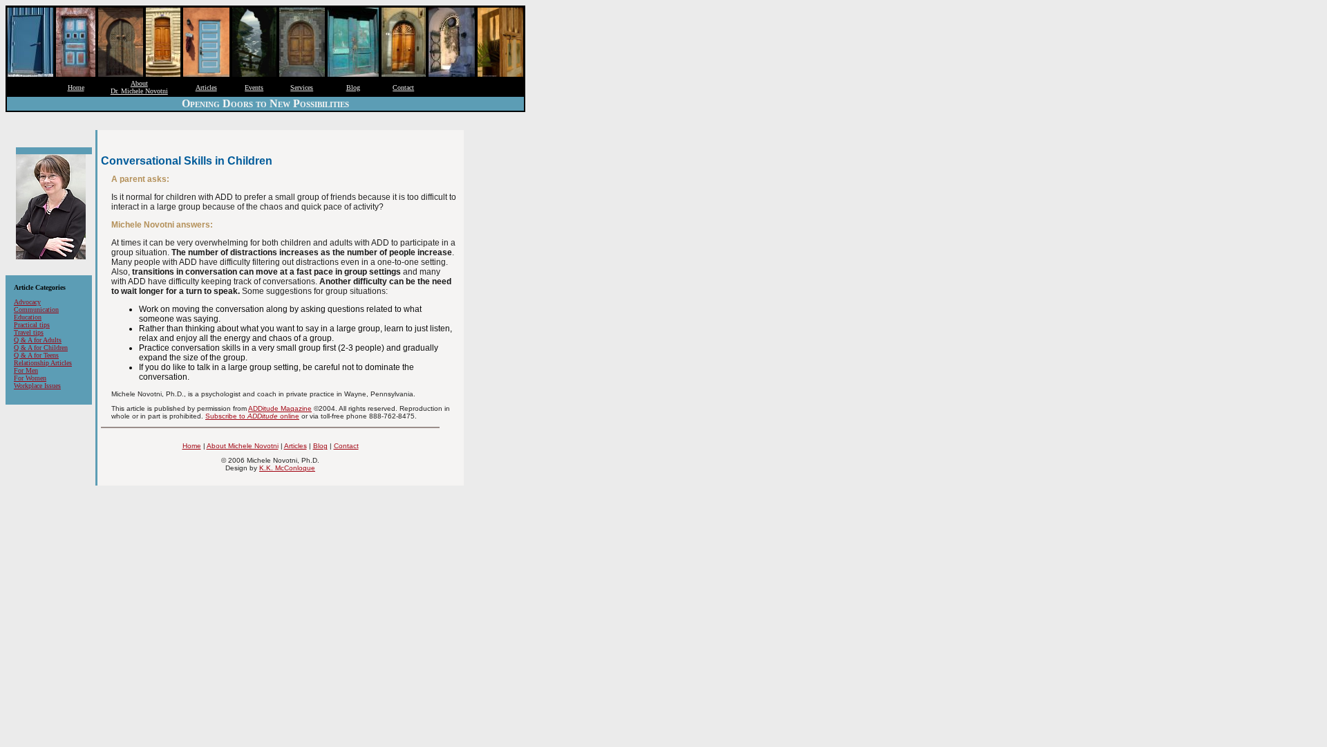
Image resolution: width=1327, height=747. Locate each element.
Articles (206, 87)
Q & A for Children (41, 347)
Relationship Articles (43, 363)
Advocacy (27, 302)
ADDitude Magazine (280, 408)
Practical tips (32, 325)
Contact (403, 87)
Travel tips (29, 332)
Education (27, 317)
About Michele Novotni (243, 446)
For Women (30, 378)
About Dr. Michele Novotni (139, 87)
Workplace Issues (37, 385)
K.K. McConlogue (287, 468)
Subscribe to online (252, 416)
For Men (26, 370)
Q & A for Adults (38, 340)
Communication (36, 309)
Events (254, 87)
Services (301, 87)
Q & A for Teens (36, 355)
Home (76, 87)
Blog (353, 87)
